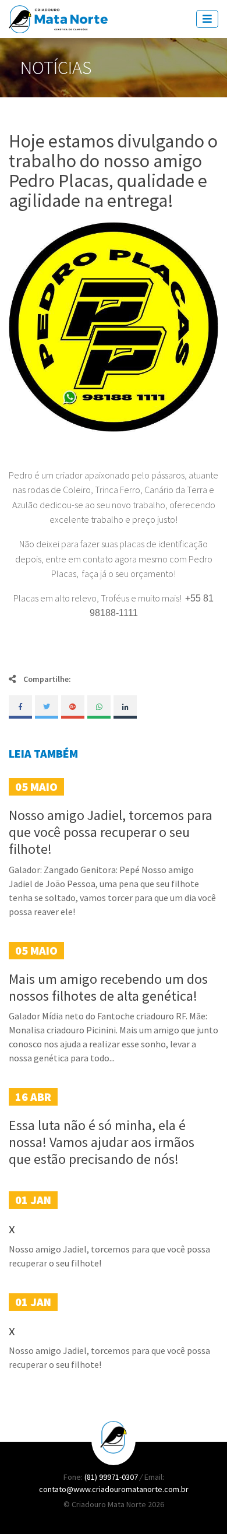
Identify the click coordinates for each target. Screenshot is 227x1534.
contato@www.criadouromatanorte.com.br (114, 1489)
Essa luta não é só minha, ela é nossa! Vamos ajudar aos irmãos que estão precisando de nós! (101, 1142)
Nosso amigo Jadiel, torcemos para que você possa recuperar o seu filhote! (110, 832)
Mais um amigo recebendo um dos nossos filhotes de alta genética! (108, 987)
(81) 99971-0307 (112, 1477)
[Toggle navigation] (207, 19)
